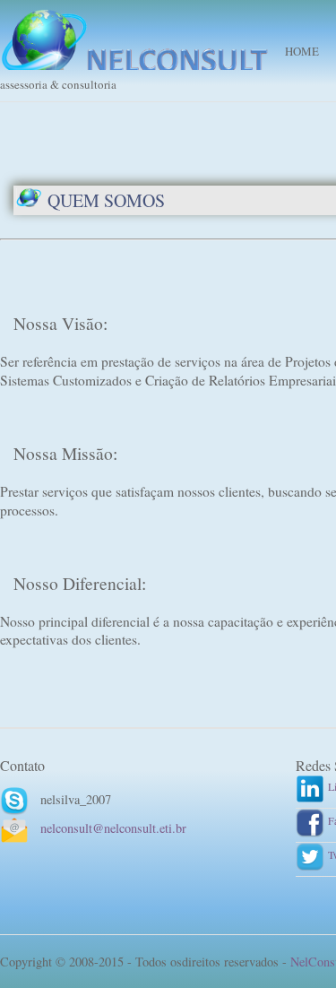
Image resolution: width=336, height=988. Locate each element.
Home (302, 51)
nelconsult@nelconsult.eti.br (113, 827)
